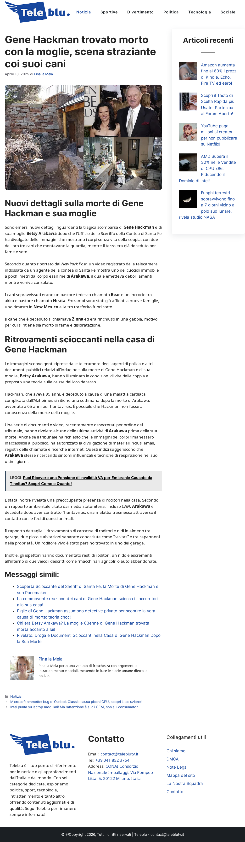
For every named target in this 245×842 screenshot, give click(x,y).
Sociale (228, 12)
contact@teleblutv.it (119, 754)
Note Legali (178, 767)
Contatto (175, 791)
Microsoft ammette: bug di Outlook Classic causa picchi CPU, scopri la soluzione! (76, 702)
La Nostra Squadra (185, 783)
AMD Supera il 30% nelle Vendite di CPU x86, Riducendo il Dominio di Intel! (207, 168)
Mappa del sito (181, 775)
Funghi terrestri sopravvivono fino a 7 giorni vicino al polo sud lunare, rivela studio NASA (207, 205)
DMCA (173, 759)
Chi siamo (176, 750)
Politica (171, 12)
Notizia (83, 12)
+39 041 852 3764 (112, 760)
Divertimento (140, 12)
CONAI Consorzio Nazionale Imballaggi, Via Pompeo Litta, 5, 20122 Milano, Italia (120, 772)
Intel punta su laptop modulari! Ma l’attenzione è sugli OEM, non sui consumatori (74, 707)
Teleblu (140, 834)
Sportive (109, 12)
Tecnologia (199, 12)
